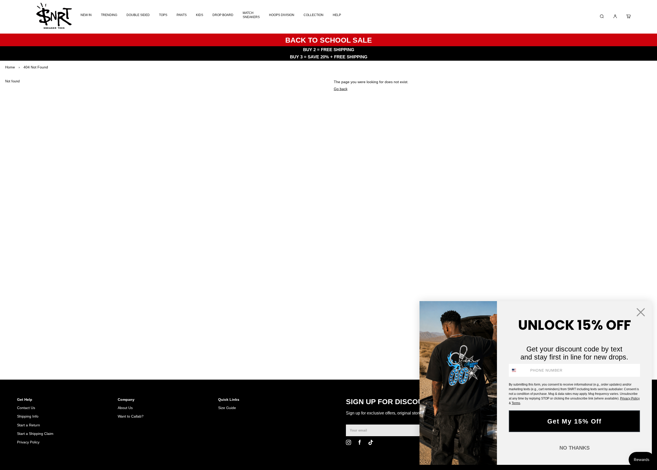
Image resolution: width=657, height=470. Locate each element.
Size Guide (227, 408)
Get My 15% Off (574, 421)
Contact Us (26, 408)
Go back (340, 89)
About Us (125, 408)
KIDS (199, 15)
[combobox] (518, 370)
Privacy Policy (28, 442)
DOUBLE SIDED (138, 15)
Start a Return (28, 425)
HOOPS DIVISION (281, 15)
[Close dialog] (641, 312)
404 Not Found (35, 67)
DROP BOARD (222, 15)
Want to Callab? (131, 416)
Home (10, 67)
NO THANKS (574, 448)
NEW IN (86, 15)
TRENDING (109, 15)
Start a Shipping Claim (35, 434)
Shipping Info (27, 416)
